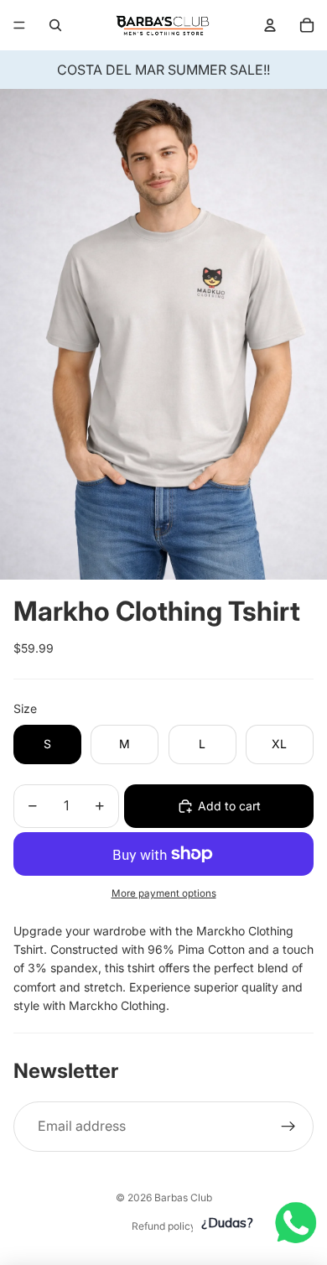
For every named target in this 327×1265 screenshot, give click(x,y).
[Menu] (19, 25)
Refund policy (164, 1226)
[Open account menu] (270, 25)
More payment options (164, 893)
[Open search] (55, 25)
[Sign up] (288, 1126)
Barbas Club (183, 1197)
